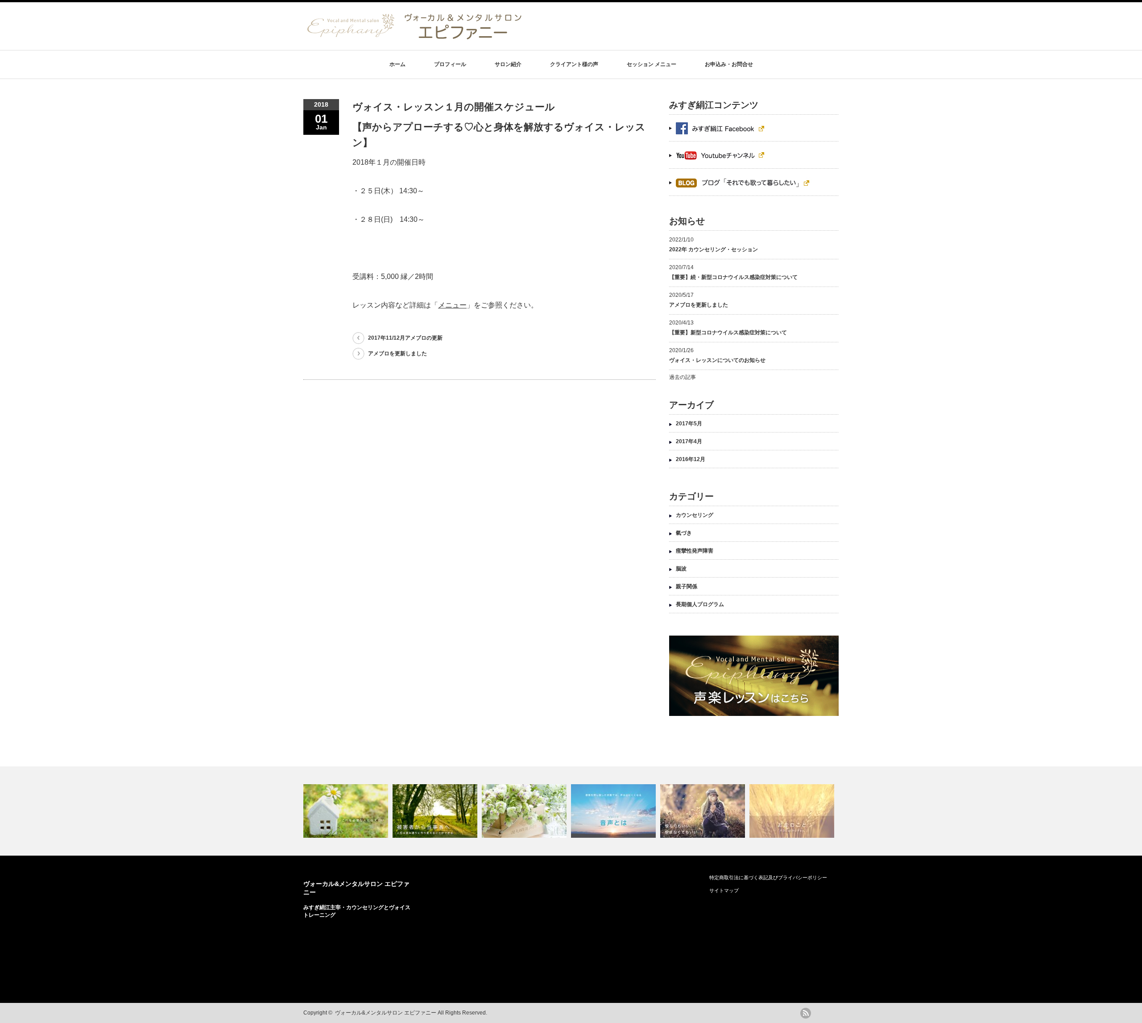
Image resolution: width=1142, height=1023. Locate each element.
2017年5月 (689, 423)
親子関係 (686, 586)
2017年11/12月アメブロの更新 (405, 338)
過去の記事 (682, 377)
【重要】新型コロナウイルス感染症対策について (728, 332)
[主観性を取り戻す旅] (525, 811)
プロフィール (450, 64)
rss (805, 1013)
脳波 (681, 569)
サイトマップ (724, 890)
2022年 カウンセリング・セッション (713, 249)
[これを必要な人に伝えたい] (346, 811)
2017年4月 (689, 441)
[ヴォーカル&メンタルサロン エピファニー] (414, 37)
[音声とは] (614, 811)
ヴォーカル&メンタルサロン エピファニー (385, 1013)
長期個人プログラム (700, 604)
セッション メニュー (651, 64)
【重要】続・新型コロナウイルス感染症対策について (733, 277)
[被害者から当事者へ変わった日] (436, 811)
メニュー (452, 305)
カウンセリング (694, 515)
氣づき (684, 533)
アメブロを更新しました (397, 353)
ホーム (397, 64)
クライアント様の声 (574, 64)
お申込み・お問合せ (729, 64)
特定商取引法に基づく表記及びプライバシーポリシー (768, 877)
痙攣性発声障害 (694, 551)
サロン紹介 (508, 64)
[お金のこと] (792, 811)
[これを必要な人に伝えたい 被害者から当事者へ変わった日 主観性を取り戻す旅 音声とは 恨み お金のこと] (571, 811)
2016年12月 (690, 459)
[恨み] (703, 811)
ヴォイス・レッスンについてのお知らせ (717, 360)
